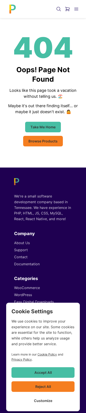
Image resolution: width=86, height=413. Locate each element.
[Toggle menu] (76, 9)
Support (21, 250)
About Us (22, 243)
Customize (43, 400)
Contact (21, 257)
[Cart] (67, 9)
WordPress (23, 295)
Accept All (43, 372)
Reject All (43, 386)
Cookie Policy (47, 354)
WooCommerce (27, 288)
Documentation (27, 264)
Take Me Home (43, 127)
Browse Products (43, 141)
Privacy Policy (21, 359)
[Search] (58, 9)
